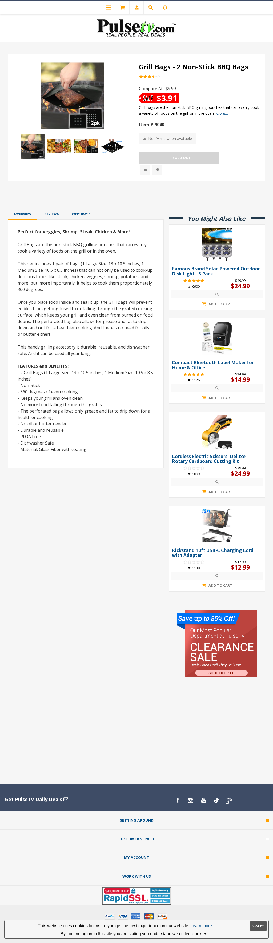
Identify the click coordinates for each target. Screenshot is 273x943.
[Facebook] (178, 800)
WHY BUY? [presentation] (81, 213)
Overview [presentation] (22, 213)
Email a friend (145, 170)
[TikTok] (216, 800)
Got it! (258, 926)
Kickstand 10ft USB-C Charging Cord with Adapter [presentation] (213, 553)
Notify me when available (170, 138)
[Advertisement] (136, 195)
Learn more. (201, 926)
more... (222, 113)
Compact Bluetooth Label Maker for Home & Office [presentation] (213, 365)
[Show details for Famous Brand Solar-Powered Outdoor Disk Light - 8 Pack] (217, 244)
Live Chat (157, 170)
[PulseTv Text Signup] (229, 800)
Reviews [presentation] (51, 213)
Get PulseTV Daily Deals (34, 799)
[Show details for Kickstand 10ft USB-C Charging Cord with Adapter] (217, 525)
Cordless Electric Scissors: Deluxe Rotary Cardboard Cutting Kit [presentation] (209, 459)
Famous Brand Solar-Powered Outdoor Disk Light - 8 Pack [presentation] (216, 271)
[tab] (22, 213)
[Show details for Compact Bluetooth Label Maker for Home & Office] (217, 338)
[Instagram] (190, 800)
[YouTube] (203, 800)
